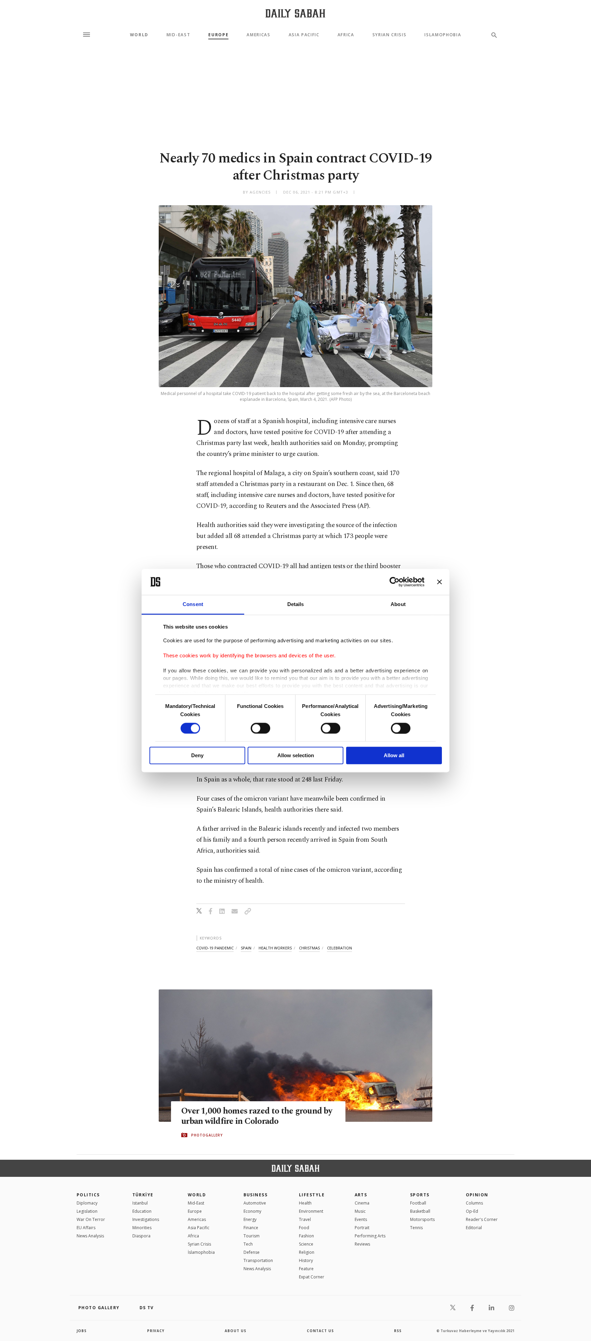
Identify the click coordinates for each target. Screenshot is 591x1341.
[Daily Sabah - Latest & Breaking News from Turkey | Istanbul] (295, 13)
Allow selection (295, 756)
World (139, 35)
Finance (251, 1228)
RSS (398, 1330)
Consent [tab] (193, 604)
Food (304, 1228)
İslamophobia (201, 1252)
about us (235, 1330)
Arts (361, 1195)
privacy (156, 1330)
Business (256, 1195)
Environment (311, 1211)
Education (142, 1211)
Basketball (420, 1211)
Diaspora (141, 1236)
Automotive (255, 1203)
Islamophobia (442, 35)
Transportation (258, 1260)
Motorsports (422, 1219)
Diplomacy (87, 1203)
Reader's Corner (482, 1219)
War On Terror (91, 1219)
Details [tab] (295, 604)
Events (361, 1219)
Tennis (416, 1228)
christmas (309, 947)
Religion (306, 1252)
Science (306, 1244)
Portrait (362, 1228)
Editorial (474, 1228)
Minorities (142, 1228)
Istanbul (140, 1203)
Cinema (362, 1203)
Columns (474, 1203)
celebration (339, 947)
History (306, 1260)
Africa (346, 35)
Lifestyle (312, 1195)
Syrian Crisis (389, 35)
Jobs (82, 1330)
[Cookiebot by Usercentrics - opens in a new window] (394, 582)
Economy (252, 1211)
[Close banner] (439, 581)
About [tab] (398, 604)
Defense (252, 1252)
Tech (248, 1244)
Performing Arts (370, 1236)
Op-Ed (472, 1211)
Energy (250, 1219)
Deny (197, 756)
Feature (306, 1269)
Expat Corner (311, 1277)
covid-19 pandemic (215, 947)
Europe (218, 35)
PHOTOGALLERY (207, 1135)
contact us (320, 1330)
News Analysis (90, 1236)
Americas (258, 35)
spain (246, 947)
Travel (305, 1219)
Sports (420, 1195)
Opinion (477, 1195)
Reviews (362, 1244)
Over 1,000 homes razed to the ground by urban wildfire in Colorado (256, 1116)
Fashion (306, 1236)
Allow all (394, 756)
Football (418, 1203)
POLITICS (88, 1195)
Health (305, 1203)
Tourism (252, 1236)
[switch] (260, 728)
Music (360, 1211)
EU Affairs (86, 1228)
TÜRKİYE (143, 1195)
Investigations (145, 1219)
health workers (275, 947)
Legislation (87, 1211)
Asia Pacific (304, 35)
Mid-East (178, 35)
